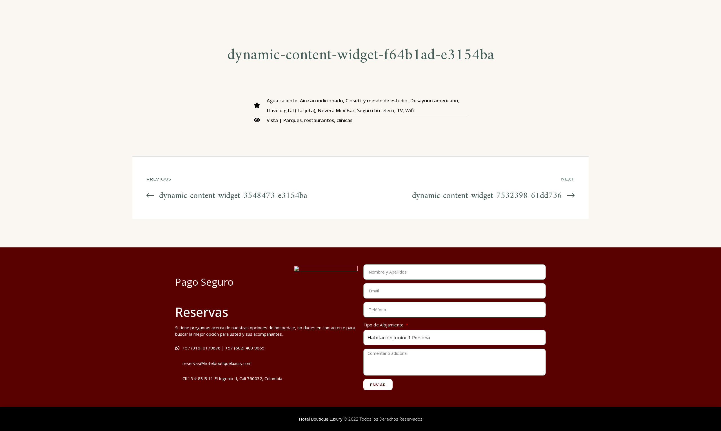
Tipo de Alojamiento (384, 325)
